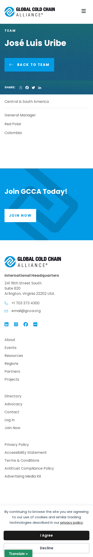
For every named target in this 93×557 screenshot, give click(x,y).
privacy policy (71, 522)
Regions (11, 364)
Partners (12, 372)
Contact (12, 412)
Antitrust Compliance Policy (29, 469)
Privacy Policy (17, 445)
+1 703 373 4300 (26, 303)
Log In (10, 420)
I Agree (46, 535)
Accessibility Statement (26, 453)
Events (10, 348)
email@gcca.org (26, 310)
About (10, 340)
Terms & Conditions (22, 461)
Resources (14, 356)
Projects (12, 380)
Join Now (12, 428)
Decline (46, 548)
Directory (13, 396)
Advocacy (13, 404)
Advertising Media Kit (23, 477)
